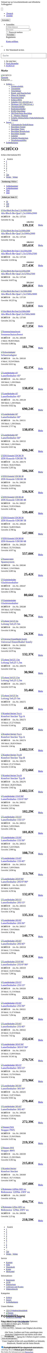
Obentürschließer (18, 107)
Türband (14, 120)
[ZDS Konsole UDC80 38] (12, 476)
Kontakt (9, 1262)
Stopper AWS (8, 1150)
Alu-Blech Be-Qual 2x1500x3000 (18, 314)
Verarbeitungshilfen (18, 140)
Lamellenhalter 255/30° (13, 1005)
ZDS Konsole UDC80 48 (13, 499)
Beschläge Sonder (18, 134)
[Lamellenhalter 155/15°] (11, 817)
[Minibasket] (2, 46)
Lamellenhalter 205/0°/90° (14, 881)
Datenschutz (11, 1284)
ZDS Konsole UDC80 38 (13, 479)
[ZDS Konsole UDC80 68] (12, 538)
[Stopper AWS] (7, 1148)
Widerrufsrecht (12, 1289)
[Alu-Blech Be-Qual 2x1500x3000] (15, 311)
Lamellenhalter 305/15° (13, 1068)
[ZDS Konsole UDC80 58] (12, 518)
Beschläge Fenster (18, 127)
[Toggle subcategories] (13, 84)
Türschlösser (16, 91)
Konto (8, 1269)
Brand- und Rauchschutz (21, 93)
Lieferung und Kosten (14, 1287)
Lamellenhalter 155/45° (13, 861)
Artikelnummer (12, 186)
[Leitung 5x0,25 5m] (9, 621)
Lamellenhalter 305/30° (13, 1088)
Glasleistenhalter (9, 582)
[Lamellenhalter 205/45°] (11, 941)
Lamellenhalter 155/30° (13, 840)
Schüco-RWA (16, 100)
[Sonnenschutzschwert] (10, 331)
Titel (8, 190)
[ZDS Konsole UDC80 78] (12, 456)
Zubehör (14, 136)
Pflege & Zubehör (18, 95)
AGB (8, 1282)
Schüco (9, 84)
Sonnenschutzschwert (12, 334)
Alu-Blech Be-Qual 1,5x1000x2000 (19, 213)
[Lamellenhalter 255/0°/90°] (12, 962)
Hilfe (8, 1265)
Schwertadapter (9, 355)
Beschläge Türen (17, 129)
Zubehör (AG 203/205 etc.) (22, 102)
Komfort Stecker (9, 1171)
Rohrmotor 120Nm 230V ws (15, 1192)
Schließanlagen (12, 143)
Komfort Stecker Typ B (13, 757)
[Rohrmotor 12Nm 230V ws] (13, 1207)
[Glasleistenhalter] (8, 580)
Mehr (40, 225)
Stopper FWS (8, 1130)
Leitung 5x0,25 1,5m (11, 662)
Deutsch (9, 13)
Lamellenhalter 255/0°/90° (14, 964)
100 (7, 204)
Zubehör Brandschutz (19, 138)
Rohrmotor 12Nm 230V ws (15, 1209)
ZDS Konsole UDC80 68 (13, 541)
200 (7, 206)
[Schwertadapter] (8, 352)
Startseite (4, 78)
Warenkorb (10, 1267)
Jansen (9, 122)
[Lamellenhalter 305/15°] (11, 1065)
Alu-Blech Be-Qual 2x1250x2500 (18, 273)
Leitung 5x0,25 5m (10, 623)
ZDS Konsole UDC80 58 (13, 520)
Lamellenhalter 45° (11, 375)
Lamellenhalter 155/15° (13, 819)
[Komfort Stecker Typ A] (11, 713)
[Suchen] (34, 55)
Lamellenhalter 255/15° (13, 985)
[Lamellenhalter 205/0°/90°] (12, 879)
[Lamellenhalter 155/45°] (11, 858)
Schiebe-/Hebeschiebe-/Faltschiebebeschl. (27, 118)
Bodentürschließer (18, 109)
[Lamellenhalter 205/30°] (11, 920)
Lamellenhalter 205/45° (13, 943)
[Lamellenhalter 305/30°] (11, 1086)
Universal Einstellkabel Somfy (16, 641)
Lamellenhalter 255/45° (13, 1026)
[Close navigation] (11, 80)
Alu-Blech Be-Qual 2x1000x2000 (18, 233)
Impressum (10, 1280)
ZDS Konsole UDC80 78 (13, 458)
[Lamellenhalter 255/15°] (11, 982)
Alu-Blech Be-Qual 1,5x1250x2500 (19, 253)
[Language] (2, 9)
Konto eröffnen (12, 41)
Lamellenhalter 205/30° (13, 923)
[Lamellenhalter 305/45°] (11, 1106)
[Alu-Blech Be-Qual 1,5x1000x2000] (16, 210)
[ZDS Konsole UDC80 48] (12, 497)
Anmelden (5, 20)
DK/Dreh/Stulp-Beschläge (21, 113)
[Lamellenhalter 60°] (9, 414)
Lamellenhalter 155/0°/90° (14, 799)
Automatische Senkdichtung (22, 125)
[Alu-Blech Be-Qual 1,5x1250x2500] (16, 251)
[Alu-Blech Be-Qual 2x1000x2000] (15, 231)
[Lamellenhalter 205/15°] (11, 900)
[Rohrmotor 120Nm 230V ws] (13, 1189)
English (9, 16)
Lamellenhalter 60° (11, 417)
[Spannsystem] (7, 559)
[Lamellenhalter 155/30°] (11, 837)
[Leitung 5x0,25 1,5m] (10, 660)
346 (7, 175)
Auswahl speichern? (12, 1347)
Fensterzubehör (17, 86)
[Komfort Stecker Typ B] (11, 755)
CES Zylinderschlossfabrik (16, 1310)
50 (9, 197)
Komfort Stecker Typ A (13, 716)
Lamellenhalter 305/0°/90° (14, 1047)
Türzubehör (15, 89)
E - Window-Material (19, 116)
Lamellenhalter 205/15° (13, 902)
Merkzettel (10, 1271)
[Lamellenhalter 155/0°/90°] (12, 796)
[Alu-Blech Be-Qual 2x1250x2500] (15, 271)
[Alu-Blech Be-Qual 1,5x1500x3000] (16, 291)
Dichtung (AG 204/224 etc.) (22, 104)
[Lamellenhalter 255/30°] (11, 1003)
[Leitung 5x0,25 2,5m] (10, 678)
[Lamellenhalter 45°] (9, 373)
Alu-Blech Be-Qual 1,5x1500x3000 (19, 294)
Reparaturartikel (17, 98)
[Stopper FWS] (7, 1127)
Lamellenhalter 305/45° (13, 1109)
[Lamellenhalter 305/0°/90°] (12, 1044)
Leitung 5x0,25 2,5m (11, 680)
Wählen (9, 182)
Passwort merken (16, 32)
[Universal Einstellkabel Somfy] (14, 639)
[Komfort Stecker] (8, 1168)
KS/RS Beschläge (18, 111)
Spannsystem (7, 561)
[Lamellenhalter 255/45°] (11, 1024)
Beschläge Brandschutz (20, 131)
